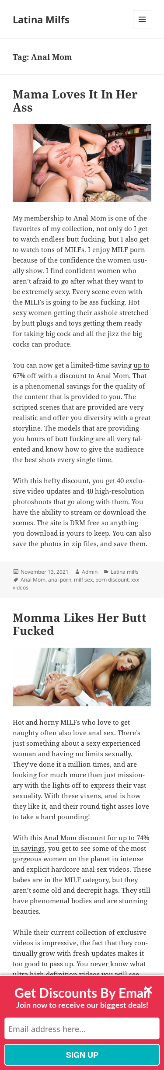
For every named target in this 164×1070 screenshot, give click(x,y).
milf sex (83, 579)
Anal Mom (33, 579)
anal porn (59, 579)
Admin (90, 571)
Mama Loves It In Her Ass (75, 100)
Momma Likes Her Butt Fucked (80, 624)
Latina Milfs (41, 19)
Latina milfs (125, 571)
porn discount (112, 579)
